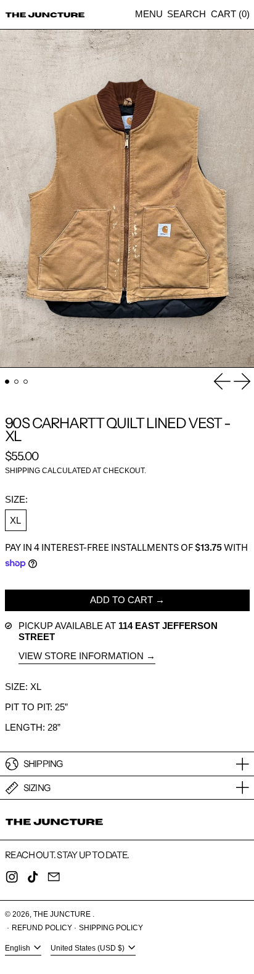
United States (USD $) (88, 948)
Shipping (22, 470)
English (18, 948)
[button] (186, 14)
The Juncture (62, 914)
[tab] (7, 381)
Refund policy (42, 927)
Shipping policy (111, 927)
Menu (149, 14)
